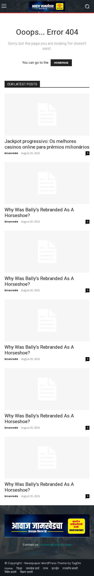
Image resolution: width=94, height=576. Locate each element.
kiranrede (11, 153)
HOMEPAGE (61, 62)
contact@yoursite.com (55, 544)
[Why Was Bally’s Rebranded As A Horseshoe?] (47, 183)
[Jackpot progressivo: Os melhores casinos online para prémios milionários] (47, 115)
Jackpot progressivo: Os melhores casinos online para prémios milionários (47, 144)
